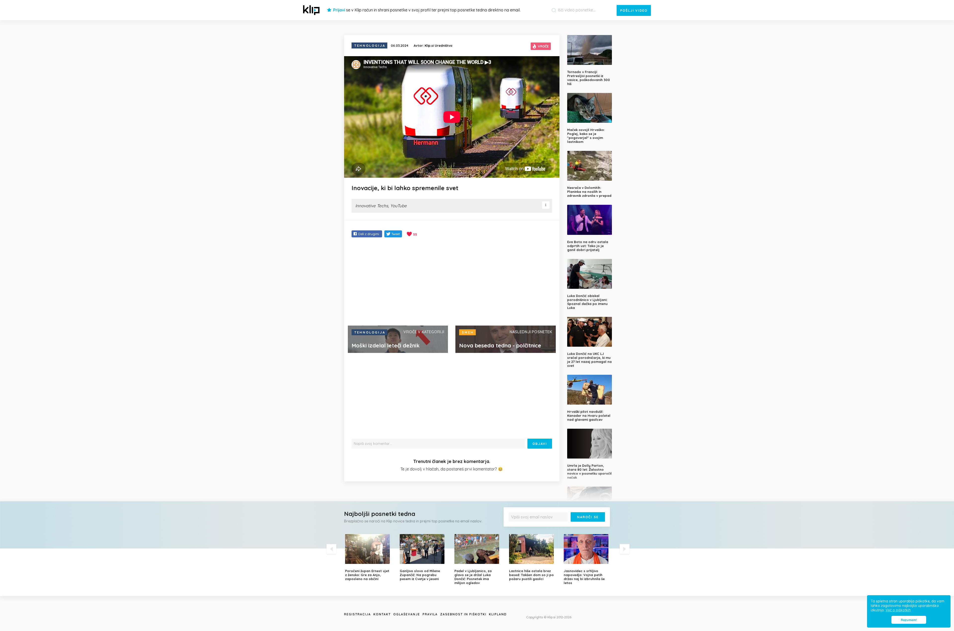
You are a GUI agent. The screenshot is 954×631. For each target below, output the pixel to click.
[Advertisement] (451, 282)
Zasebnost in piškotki (463, 614)
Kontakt (382, 614)
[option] (368, 557)
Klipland (498, 614)
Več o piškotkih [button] (898, 610)
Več (514, 528)
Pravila (430, 614)
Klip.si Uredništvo (438, 45)
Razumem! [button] (909, 620)
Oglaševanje (406, 614)
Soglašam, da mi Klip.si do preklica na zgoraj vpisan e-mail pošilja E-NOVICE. (558, 527)
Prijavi (339, 9)
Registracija (357, 614)
